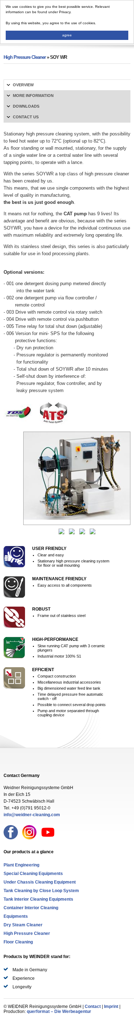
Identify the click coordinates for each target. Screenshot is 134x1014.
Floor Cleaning (18, 942)
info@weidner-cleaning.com (32, 814)
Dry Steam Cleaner (23, 924)
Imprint (111, 1006)
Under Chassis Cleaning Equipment (40, 882)
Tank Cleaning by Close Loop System (41, 890)
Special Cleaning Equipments (33, 873)
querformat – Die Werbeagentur (59, 1011)
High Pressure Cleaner (25, 57)
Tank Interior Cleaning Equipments (38, 899)
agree (67, 35)
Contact (93, 1006)
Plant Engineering (21, 865)
